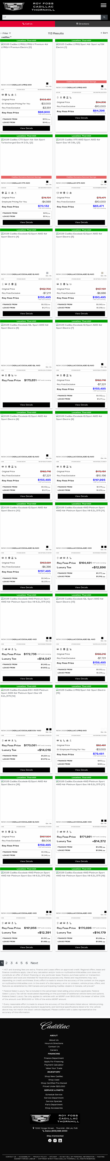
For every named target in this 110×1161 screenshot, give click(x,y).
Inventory (53, 1072)
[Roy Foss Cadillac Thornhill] (29, 7)
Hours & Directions (54, 1043)
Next (34, 963)
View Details (26, 128)
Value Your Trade (54, 1068)
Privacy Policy (40, 1157)
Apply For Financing (53, 1062)
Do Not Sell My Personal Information (77, 1157)
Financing (54, 1054)
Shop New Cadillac (54, 1076)
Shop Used (53, 1080)
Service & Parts (53, 1090)
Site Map (53, 1157)
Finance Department (54, 1058)
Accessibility (25, 1157)
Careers (54, 1050)
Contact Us (53, 1047)
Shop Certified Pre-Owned (54, 1083)
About (54, 1036)
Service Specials (54, 1101)
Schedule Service (53, 1095)
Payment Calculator (53, 1065)
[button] (61, 6)
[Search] (104, 17)
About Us (53, 1040)
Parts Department (54, 1104)
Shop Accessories (54, 1108)
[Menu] (104, 5)
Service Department (54, 1098)
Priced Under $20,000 (54, 1086)
